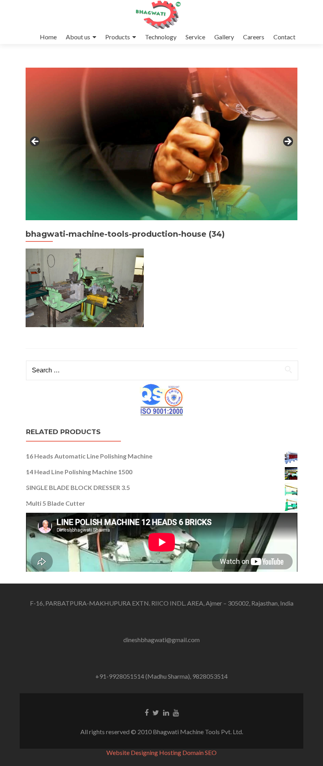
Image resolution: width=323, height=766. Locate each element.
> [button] (287, 142)
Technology (160, 37)
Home (48, 37)
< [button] (35, 142)
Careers (253, 37)
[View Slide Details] (161, 144)
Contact (284, 37)
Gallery (224, 37)
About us (78, 37)
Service (195, 37)
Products (117, 37)
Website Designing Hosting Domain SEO (161, 752)
